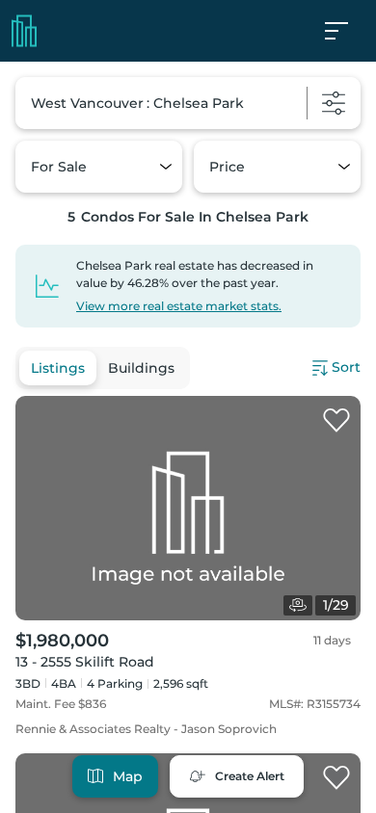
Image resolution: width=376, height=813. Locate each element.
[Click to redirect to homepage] (24, 30)
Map (128, 776)
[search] (188, 103)
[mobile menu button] (347, 31)
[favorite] (336, 421)
